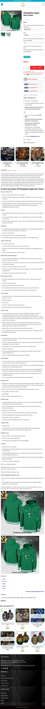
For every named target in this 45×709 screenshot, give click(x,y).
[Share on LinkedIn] (36, 95)
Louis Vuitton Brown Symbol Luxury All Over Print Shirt (7, 647)
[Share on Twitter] (29, 95)
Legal (2, 703)
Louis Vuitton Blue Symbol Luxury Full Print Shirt (37, 624)
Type (24, 25)
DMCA (2, 700)
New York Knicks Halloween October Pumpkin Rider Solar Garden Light (22, 163)
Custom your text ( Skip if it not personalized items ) (32, 47)
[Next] (20, 21)
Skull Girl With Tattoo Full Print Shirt (7, 624)
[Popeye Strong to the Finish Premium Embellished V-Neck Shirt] (37, 154)
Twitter (4, 579)
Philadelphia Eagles (31, 142)
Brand (15, 170)
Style (24, 33)
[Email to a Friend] (32, 95)
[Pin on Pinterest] (34, 95)
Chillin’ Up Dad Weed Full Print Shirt (22, 647)
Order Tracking (4, 685)
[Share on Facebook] (27, 95)
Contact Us (3, 693)
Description (4, 170)
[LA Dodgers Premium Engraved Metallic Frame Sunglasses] (7, 154)
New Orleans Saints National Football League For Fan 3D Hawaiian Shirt (19, 597)
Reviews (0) (10, 170)
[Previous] (3, 21)
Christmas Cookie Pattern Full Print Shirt (37, 647)
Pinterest (4, 581)
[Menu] (2, 4)
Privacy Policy (4, 681)
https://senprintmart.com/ (37, 591)
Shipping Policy (4, 695)
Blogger (4, 586)
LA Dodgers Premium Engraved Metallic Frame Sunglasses (7, 163)
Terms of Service (5, 683)
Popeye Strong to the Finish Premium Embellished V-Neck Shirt (37, 163)
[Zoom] (2, 29)
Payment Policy (4, 698)
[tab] (4, 170)
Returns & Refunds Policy (7, 678)
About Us (3, 676)
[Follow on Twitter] (5, 668)
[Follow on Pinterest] (7, 668)
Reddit (3, 588)
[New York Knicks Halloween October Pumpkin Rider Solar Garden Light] (22, 154)
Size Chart (25, 38)
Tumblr (4, 584)
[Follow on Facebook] (1, 668)
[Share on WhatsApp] (24, 95)
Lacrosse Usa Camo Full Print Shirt (22, 624)
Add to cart (37, 68)
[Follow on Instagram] (3, 668)
